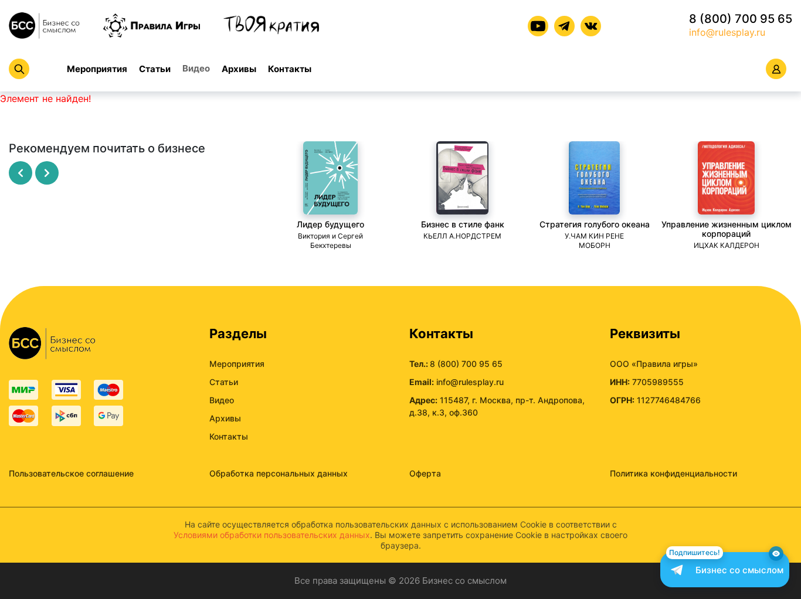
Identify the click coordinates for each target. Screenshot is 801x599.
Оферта (425, 473)
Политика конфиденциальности (673, 473)
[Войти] (776, 69)
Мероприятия (97, 68)
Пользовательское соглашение (71, 473)
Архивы (239, 68)
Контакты (289, 68)
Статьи (155, 68)
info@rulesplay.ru (727, 32)
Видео (196, 68)
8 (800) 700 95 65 (740, 18)
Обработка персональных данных (278, 473)
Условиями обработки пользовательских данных (272, 535)
